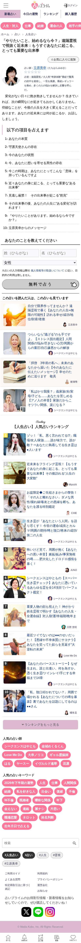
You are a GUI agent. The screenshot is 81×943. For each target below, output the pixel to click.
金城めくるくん (53, 746)
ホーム (8, 938)
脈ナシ (39, 808)
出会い (46, 791)
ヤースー (23, 763)
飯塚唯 (73, 381)
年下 (59, 800)
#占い (28, 855)
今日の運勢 (30, 14)
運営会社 (42, 885)
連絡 (26, 808)
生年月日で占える (16, 826)
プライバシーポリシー (50, 879)
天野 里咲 (72, 627)
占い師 (40, 938)
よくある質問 (12, 879)
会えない (10, 808)
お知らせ (42, 890)
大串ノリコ (36, 755)
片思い (55, 808)
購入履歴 (71, 14)
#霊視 (57, 855)
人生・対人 (10, 26)
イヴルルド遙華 (46, 763)
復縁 (60, 791)
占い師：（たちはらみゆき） (45, 68)
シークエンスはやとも (65, 353)
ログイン (72, 5)
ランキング (50, 14)
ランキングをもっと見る (41, 724)
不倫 (72, 791)
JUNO (73, 570)
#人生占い (11, 855)
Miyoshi (73, 484)
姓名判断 (47, 817)
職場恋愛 (10, 817)
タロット (29, 817)
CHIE (74, 513)
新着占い (10, 14)
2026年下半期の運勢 (18, 782)
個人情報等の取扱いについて (47, 270)
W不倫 (9, 800)
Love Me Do (70, 655)
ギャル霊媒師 (59, 755)
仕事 (28, 26)
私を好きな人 (26, 791)
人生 (42, 782)
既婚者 (24, 800)
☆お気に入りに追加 (63, 59)
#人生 (43, 855)
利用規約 (42, 873)
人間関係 (70, 782)
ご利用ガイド (12, 873)
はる (7, 763)
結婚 (40, 26)
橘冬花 (73, 712)
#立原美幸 (11, 863)
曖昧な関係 (43, 800)
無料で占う (40, 284)
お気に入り (73, 938)
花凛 (66, 763)
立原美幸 (72, 324)
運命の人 (56, 26)
